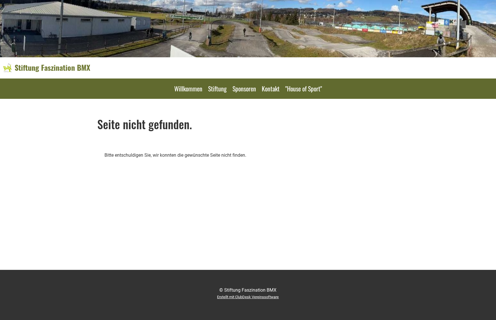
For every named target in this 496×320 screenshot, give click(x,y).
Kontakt (271, 88)
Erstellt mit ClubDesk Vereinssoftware (248, 297)
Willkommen (188, 88)
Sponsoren (244, 88)
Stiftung (217, 88)
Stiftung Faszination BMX (52, 67)
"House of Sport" (303, 88)
